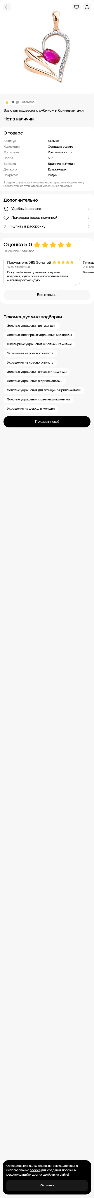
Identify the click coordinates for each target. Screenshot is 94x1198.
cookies (35, 1170)
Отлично (47, 1185)
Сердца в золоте (60, 147)
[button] (47, 133)
